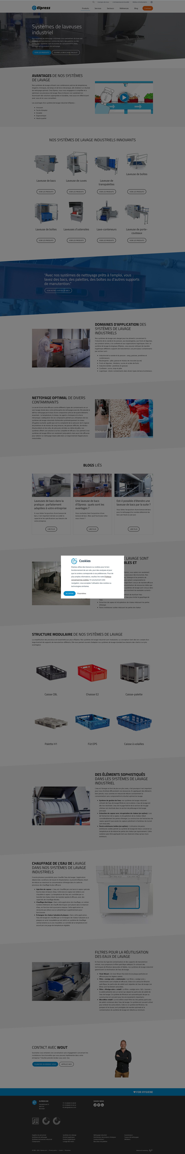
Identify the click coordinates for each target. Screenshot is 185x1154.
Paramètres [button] (81, 593)
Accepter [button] (69, 593)
